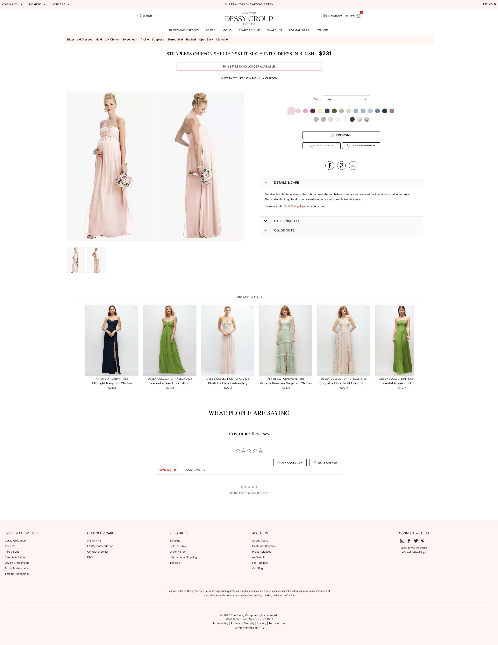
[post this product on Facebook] (329, 165)
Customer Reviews (264, 546)
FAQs (90, 557)
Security (249, 623)
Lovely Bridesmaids (17, 562)
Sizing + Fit (94, 540)
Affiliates (236, 623)
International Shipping (183, 557)
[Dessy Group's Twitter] (417, 541)
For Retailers (260, 562)
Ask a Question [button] (291, 462)
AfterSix (10, 546)
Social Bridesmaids (17, 568)
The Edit (175, 562)
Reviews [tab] (165, 469)
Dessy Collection (15, 540)
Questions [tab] (193, 469)
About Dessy (260, 540)
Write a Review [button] (327, 462)
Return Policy (178, 546)
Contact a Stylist (97, 551)
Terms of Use (277, 623)
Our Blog (257, 568)
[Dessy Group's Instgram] (403, 541)
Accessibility (220, 623)
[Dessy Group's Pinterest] (424, 541)
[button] (110, 167)
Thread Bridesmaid (17, 573)
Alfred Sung (12, 551)
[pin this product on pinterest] (341, 165)
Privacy (261, 623)
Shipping (175, 540)
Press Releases (261, 551)
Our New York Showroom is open (249, 4)
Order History (178, 551)
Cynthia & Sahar (15, 557)
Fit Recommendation (100, 546)
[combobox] (343, 99)
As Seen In (259, 557)
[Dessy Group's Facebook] (410, 541)
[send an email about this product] (353, 165)
